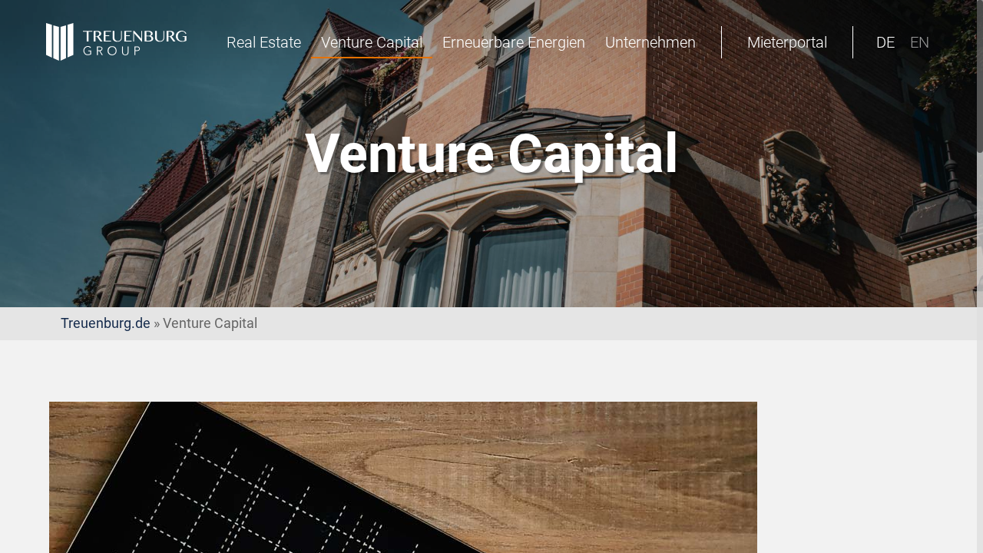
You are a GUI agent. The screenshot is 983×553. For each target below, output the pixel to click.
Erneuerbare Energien (513, 42)
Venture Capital (371, 42)
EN (919, 42)
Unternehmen (650, 42)
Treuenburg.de (106, 323)
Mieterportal (787, 42)
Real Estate (264, 42)
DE (885, 42)
